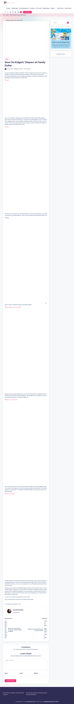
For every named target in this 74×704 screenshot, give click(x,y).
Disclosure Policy (20, 692)
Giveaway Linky (43, 692)
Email (21, 673)
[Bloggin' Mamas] (61, 54)
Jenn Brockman (18, 610)
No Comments (28, 68)
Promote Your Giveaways (32, 692)
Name (6, 673)
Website (36, 673)
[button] (27, 12)
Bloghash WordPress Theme (51, 701)
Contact (6, 694)
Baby (7, 59)
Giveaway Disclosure (31, 694)
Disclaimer (12, 692)
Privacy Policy (6, 692)
